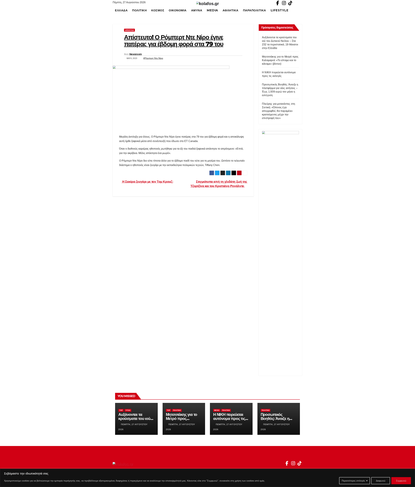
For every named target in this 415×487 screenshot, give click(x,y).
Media (212, 10)
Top (121, 410)
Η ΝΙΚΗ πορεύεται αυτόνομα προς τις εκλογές (229, 418)
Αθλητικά (230, 10)
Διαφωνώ (380, 480)
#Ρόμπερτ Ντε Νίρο (153, 58)
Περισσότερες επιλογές (353, 480)
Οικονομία (178, 10)
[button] (301, 10)
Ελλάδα (121, 10)
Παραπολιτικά (254, 10)
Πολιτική (139, 10)
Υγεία (127, 410)
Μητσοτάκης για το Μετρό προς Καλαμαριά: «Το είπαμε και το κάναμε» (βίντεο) (280, 60)
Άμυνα (196, 10)
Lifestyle (280, 10)
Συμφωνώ (401, 480)
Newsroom (135, 54)
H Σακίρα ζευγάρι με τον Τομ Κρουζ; (147, 181)
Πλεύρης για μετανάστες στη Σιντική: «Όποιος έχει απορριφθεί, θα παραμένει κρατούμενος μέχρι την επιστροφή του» (278, 110)
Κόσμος (157, 10)
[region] (207, 478)
